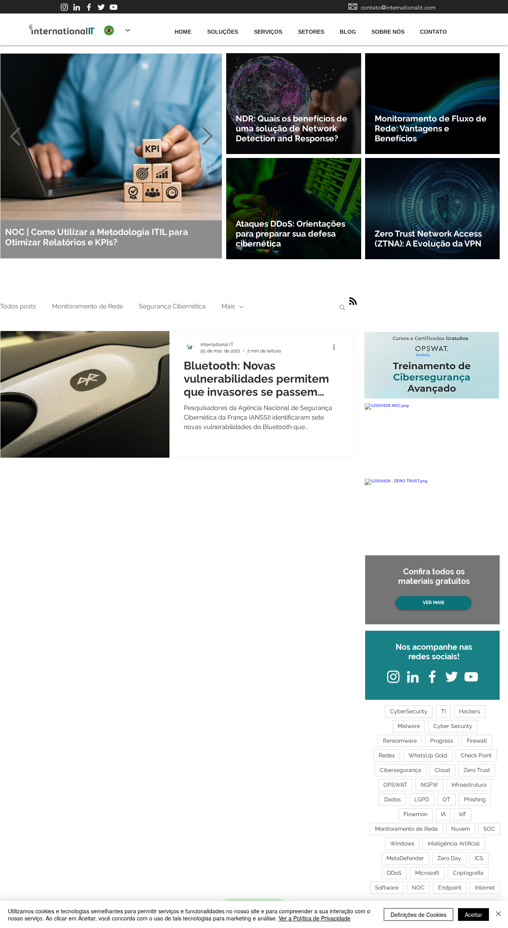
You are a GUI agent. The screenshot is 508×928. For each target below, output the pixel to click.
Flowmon (415, 814)
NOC (418, 887)
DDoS (394, 873)
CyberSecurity (408, 711)
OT (446, 799)
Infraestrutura (469, 785)
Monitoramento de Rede (87, 306)
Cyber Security (452, 726)
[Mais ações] (336, 347)
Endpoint (450, 887)
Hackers (469, 711)
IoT (462, 814)
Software (386, 887)
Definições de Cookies (418, 914)
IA (443, 814)
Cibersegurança (400, 770)
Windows (402, 843)
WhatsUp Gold (427, 755)
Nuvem (460, 829)
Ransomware (400, 740)
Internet (485, 887)
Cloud (442, 770)
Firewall (477, 740)
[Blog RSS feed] (353, 301)
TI (443, 711)
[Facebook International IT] (89, 7)
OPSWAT (395, 785)
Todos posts (18, 306)
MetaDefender (405, 858)
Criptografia (468, 873)
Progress (441, 740)
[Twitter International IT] (101, 7)
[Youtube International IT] (113, 7)
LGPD (421, 799)
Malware (409, 726)
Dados (392, 799)
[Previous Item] (15, 136)
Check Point (476, 755)
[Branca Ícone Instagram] (64, 7)
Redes (387, 755)
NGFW (429, 785)
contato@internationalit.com (398, 7)
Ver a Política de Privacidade (314, 918)
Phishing (475, 799)
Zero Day (449, 858)
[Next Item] (207, 136)
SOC (489, 829)
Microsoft (427, 873)
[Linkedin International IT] (76, 7)
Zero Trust (477, 770)
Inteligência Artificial (454, 843)
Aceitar (473, 914)
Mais (228, 306)
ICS (479, 858)
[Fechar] (498, 914)
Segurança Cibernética (172, 306)
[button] (342, 308)
